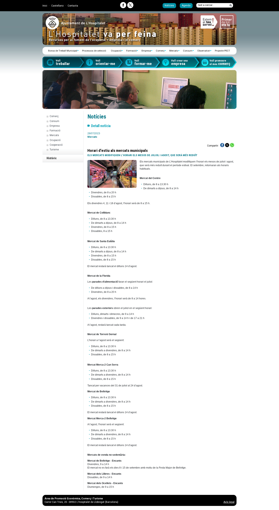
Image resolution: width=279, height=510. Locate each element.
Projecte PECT (222, 50)
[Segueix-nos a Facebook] (123, 5)
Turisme (54, 149)
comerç (220, 62)
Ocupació (116, 50)
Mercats (173, 50)
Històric (52, 158)
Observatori (203, 50)
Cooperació (56, 144)
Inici (44, 5)
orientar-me (105, 62)
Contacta (73, 5)
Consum (187, 50)
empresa (179, 62)
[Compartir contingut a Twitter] (227, 145)
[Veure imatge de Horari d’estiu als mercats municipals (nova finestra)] (112, 174)
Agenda (186, 5)
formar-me (143, 62)
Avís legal (228, 502)
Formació (131, 50)
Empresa (146, 50)
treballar (63, 62)
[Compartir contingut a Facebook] (222, 145)
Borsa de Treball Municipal (62, 50)
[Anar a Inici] (75, 28)
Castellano (57, 5)
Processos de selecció (94, 50)
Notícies (169, 5)
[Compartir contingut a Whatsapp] (232, 145)
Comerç (160, 50)
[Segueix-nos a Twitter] (130, 5)
